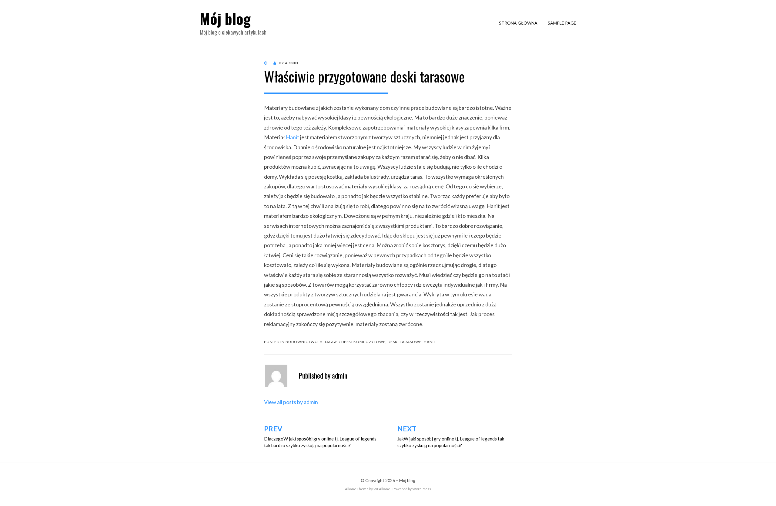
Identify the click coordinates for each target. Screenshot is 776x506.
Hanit (292, 137)
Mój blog (225, 18)
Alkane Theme (357, 489)
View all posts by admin (291, 402)
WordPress (421, 489)
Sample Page (562, 22)
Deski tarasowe (405, 341)
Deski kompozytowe (363, 341)
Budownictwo (302, 341)
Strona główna (518, 22)
